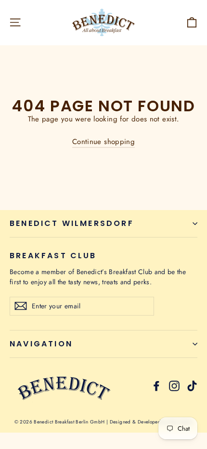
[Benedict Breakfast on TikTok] (192, 385)
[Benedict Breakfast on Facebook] (156, 385)
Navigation (41, 343)
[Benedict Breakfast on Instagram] (174, 385)
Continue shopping (103, 141)
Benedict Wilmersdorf (72, 223)
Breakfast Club (53, 255)
